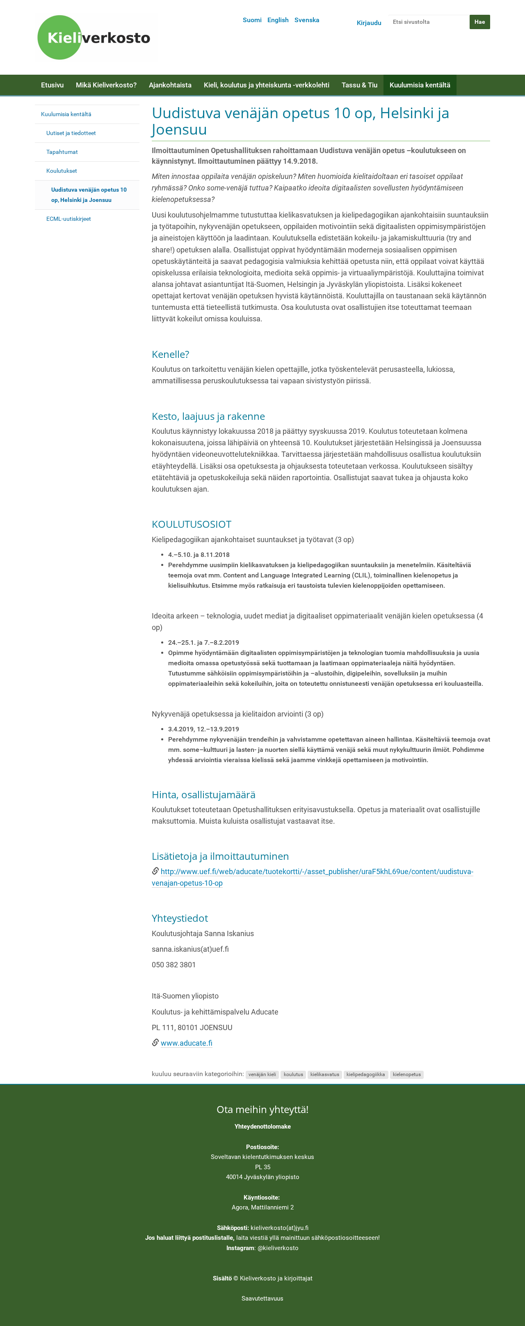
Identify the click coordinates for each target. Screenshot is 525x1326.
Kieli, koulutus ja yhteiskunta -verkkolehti (266, 85)
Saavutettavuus (262, 1298)
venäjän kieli (262, 1074)
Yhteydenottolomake (263, 1126)
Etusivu (52, 85)
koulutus (293, 1074)
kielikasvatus (324, 1074)
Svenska (307, 20)
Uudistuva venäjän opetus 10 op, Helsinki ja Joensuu (89, 194)
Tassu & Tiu (359, 85)
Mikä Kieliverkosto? (106, 85)
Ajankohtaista (170, 85)
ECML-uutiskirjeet (68, 218)
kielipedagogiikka (366, 1074)
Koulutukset (61, 170)
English (278, 20)
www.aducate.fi (186, 1043)
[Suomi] (96, 37)
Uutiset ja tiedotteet (71, 133)
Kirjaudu (369, 23)
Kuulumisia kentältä (420, 85)
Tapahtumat (62, 152)
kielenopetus (407, 1074)
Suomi (252, 20)
